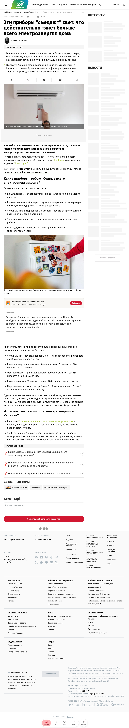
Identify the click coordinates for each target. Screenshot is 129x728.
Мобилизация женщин (97, 590)
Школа (90, 622)
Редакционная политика (71, 545)
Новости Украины (15, 587)
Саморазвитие (94, 629)
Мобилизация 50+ (95, 587)
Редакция (69, 540)
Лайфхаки (8, 12)
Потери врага (53, 604)
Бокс (50, 645)
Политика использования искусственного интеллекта (92, 544)
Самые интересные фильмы (59, 616)
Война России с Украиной (60, 580)
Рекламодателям (72, 558)
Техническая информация (112, 536)
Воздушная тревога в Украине (60, 594)
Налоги (11, 630)
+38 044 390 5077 (43, 539)
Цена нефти (13, 616)
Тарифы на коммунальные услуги (22, 626)
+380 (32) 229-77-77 (82, 691)
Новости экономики (17, 613)
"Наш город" (20, 163)
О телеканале (71, 550)
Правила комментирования (93, 566)
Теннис (51, 652)
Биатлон (51, 655)
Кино (50, 613)
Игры (109, 564)
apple (88, 705)
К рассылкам (50, 674)
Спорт (51, 642)
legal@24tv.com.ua (97, 694)
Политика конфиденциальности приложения (94, 552)
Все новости (14, 580)
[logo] (20, 4)
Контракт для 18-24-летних (99, 594)
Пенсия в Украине (15, 633)
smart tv (102, 705)
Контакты (110, 541)
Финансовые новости (17, 623)
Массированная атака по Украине (62, 597)
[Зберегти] (76, 80)
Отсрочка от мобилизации (99, 597)
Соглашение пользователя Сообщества (91, 559)
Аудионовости (14, 597)
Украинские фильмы (56, 619)
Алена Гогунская (19, 41)
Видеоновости (14, 594)
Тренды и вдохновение (17, 652)
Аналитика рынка (15, 645)
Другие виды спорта (56, 659)
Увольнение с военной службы (101, 584)
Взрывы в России (55, 601)
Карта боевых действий (57, 587)
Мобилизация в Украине (100, 580)
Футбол (51, 648)
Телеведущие (71, 554)
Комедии (51, 626)
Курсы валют (13, 619)
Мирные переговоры (56, 590)
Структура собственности (113, 550)
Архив (109, 555)
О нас (68, 536)
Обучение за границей (97, 633)
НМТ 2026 (91, 626)
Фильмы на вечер (55, 623)
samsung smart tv (117, 705)
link (36, 557)
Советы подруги (59, 5)
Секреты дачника (39, 5)
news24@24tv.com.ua (14, 539)
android (74, 705)
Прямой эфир (13, 590)
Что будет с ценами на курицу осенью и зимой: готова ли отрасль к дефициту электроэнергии (42, 170)
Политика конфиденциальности (94, 536)
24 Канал (59, 160)
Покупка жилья (14, 648)
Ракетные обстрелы (56, 584)
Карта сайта (111, 560)
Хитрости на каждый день (83, 5)
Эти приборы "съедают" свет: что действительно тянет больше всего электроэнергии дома (60, 12)
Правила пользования (74, 562)
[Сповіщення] (124, 5)
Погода (11, 601)
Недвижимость (15, 642)
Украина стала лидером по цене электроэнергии (45, 421)
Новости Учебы (95, 613)
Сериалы (51, 630)
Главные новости (15, 584)
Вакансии (110, 546)
